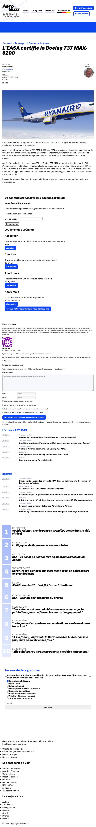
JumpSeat (37, 11)
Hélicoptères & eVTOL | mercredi (24, 688)
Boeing (5, 810)
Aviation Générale (25, 486)
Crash (5, 813)
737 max (5, 75)
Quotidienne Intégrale (19, 681)
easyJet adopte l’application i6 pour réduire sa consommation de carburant (56, 494)
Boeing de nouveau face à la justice (36, 460)
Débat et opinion (10, 777)
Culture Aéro (8, 774)
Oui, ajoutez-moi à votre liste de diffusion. (18, 401)
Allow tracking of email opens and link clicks (20, 405)
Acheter (10, 248)
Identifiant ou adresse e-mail (18, 214)
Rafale (5, 819)
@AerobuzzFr (9, 741)
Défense (6, 779)
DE (7, 83)
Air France (7, 805)
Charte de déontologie (12, 749)
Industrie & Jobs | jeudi (19, 691)
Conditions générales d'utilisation (18, 751)
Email (4, 397)
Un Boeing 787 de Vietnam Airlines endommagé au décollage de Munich (53, 511)
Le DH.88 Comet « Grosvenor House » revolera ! (41, 489)
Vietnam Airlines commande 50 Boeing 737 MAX (42, 449)
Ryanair (5, 79)
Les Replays (8, 744)
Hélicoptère (7, 785)
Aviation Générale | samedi (21, 696)
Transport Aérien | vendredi (22, 693)
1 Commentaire (7, 69)
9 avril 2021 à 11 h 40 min (11, 350)
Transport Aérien (25, 435)
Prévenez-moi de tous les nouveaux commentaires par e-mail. (26, 409)
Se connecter (81, 13)
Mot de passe (11, 219)
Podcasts (49, 11)
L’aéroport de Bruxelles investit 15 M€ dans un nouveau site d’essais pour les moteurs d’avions (55, 482)
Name (5, 393)
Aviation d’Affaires (11, 768)
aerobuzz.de (64, 11)
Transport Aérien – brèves (32, 43)
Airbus (5, 802)
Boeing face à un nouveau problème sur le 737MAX (43, 454)
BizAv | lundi (14, 683)
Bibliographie (8, 807)
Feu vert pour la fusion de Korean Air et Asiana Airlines (45, 506)
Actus (25, 11)
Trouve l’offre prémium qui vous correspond (27, 309)
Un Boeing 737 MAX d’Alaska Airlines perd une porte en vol (47, 437)
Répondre (7, 361)
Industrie (6, 64)
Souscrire (11, 266)
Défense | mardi (16, 686)
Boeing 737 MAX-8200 (10, 77)
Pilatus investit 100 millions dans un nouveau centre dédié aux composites (55, 500)
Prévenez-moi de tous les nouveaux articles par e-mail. (23, 413)
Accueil (7, 43)
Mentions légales (10, 754)
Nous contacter (9, 757)
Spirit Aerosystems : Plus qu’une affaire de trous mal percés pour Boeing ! (54, 443)
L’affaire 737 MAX (14, 430)
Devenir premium (83, 8)
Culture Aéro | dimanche (20, 698)
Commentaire (7, 373)
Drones (5, 816)
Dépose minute (9, 782)
